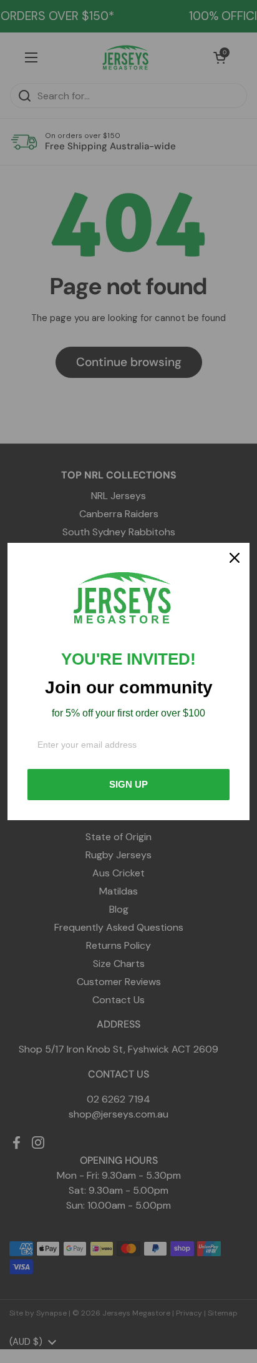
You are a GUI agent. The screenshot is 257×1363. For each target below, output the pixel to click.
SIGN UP (128, 784)
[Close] (235, 558)
